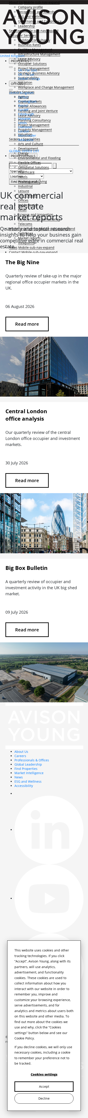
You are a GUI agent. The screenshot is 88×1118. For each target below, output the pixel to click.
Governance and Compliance (40, 21)
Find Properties (25, 769)
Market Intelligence (29, 773)
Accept (44, 1086)
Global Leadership (28, 764)
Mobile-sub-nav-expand (42, 2)
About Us (16, 2)
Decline (44, 1098)
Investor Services (22, 92)
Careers (20, 756)
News (18, 777)
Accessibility (23, 786)
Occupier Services (22, 35)
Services (15, 31)
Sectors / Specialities (24, 139)
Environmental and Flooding (39, 158)
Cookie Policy (24, 1038)
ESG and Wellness (31, 16)
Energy (23, 153)
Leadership (26, 26)
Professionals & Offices (31, 760)
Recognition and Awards (36, 12)
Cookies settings (44, 1074)
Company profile (30, 7)
